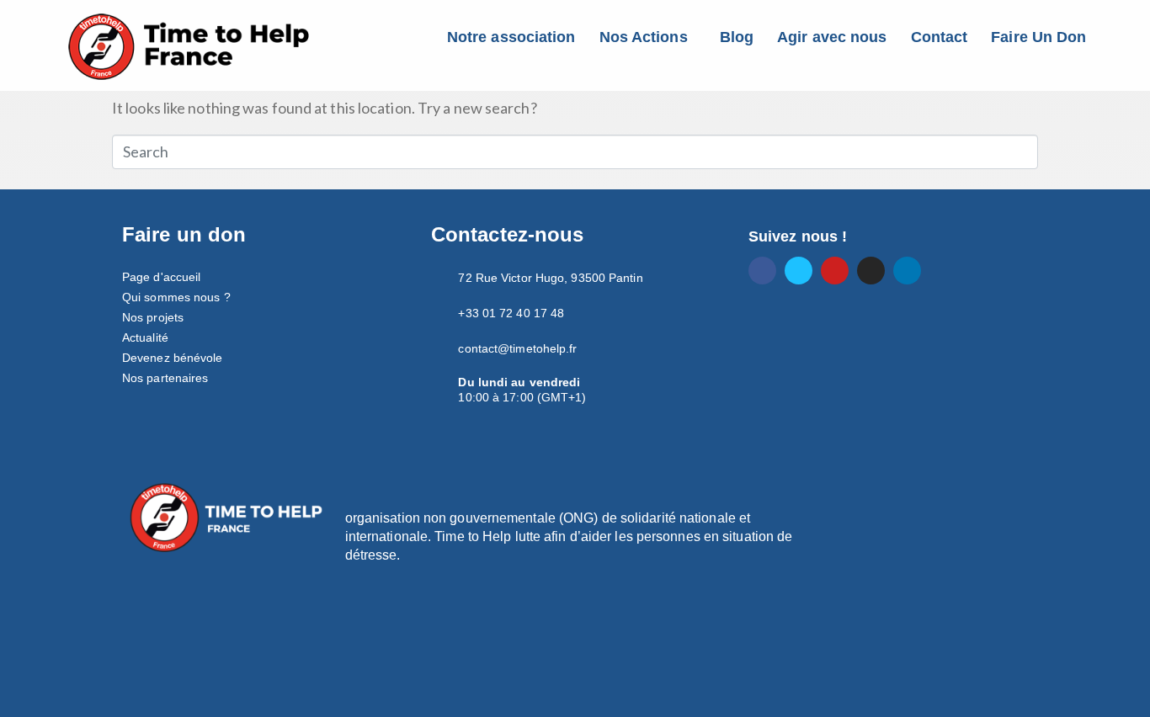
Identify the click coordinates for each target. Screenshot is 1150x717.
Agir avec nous (831, 37)
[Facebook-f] (762, 270)
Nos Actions (643, 37)
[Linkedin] (907, 270)
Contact (939, 37)
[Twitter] (798, 270)
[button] (648, 37)
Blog (736, 37)
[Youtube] (835, 270)
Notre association (511, 37)
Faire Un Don (1038, 37)
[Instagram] (871, 270)
